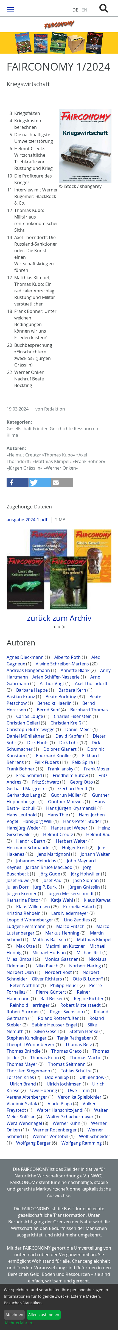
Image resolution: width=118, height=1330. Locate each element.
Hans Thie (58, 815)
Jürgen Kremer (22, 893)
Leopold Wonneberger (30, 920)
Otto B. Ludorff (88, 979)
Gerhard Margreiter (28, 788)
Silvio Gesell (47, 1031)
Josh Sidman (86, 880)
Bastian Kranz (21, 697)
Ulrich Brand (23, 1084)
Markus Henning (62, 933)
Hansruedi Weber (70, 828)
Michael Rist (89, 953)
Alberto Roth (68, 657)
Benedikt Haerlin (55, 703)
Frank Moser (97, 769)
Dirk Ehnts (38, 743)
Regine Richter (89, 999)
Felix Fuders (47, 762)
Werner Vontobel (51, 1136)
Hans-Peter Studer (83, 821)
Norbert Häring (85, 966)
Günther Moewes (66, 802)
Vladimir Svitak (22, 1104)
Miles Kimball (21, 959)
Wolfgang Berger (34, 1143)
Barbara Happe (32, 690)
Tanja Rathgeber (74, 1038)
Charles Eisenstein (73, 716)
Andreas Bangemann (29, 670)
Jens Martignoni (54, 854)
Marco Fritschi (71, 926)
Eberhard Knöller (54, 756)
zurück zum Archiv (59, 618)
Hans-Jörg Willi (38, 821)
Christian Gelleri (24, 723)
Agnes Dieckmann (26, 657)
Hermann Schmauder (29, 848)
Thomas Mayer (22, 1064)
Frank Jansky (61, 769)
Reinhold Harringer (30, 1005)
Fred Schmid (29, 775)
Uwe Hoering (44, 1090)
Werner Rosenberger (55, 1130)
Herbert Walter (72, 841)
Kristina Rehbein (24, 913)
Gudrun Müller (66, 795)
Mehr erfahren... (20, 1322)
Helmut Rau (98, 834)
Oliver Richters (47, 979)
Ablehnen (14, 1314)
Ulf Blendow (92, 1077)
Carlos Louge (30, 716)
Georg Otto (82, 782)
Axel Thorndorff (91, 683)
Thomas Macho (86, 1058)
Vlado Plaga (60, 1104)
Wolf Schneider (94, 1136)
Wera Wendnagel (25, 1123)
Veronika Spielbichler (80, 1097)
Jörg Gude (50, 874)
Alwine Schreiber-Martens (63, 664)
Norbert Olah (21, 972)
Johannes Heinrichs (36, 861)
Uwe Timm (79, 1090)
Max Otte (26, 946)
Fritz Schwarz (46, 782)
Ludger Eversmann (27, 926)
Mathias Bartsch (50, 939)
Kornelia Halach (80, 907)
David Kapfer (69, 736)
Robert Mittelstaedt (81, 1005)
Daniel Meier (78, 729)
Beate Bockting (61, 697)
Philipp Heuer (65, 985)
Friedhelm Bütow (71, 775)
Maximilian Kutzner (66, 946)
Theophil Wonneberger (31, 1044)
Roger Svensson (67, 1012)
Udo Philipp (57, 1077)
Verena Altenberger (27, 1097)
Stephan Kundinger (27, 1038)
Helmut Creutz (58, 834)
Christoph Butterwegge (31, 729)
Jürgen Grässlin (84, 887)
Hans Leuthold (22, 815)
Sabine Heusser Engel (55, 1025)
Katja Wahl (62, 900)
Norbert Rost (59, 972)
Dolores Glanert (60, 749)
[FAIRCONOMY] (59, 24)
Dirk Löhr (69, 743)
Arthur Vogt (52, 683)
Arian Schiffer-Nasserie (56, 677)
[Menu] (11, 9)
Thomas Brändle (24, 1051)
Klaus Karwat (97, 900)
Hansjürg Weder (24, 828)
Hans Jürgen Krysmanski (71, 808)
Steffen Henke (84, 1031)
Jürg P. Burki (46, 887)
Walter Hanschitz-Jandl (61, 1110)
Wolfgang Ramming (82, 1143)
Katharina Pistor (24, 900)
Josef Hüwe (18, 880)
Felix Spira (83, 762)
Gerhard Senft (73, 788)
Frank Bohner (21, 769)
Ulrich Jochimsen (65, 1084)
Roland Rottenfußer (59, 1018)
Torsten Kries (21, 1077)
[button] (18, 482)
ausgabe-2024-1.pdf (27, 520)
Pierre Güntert (51, 992)
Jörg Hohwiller (86, 874)
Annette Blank (76, 670)
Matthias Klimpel (94, 939)
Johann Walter (95, 854)
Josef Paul (53, 880)
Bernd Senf (49, 710)
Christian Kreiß (66, 723)
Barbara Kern (72, 690)
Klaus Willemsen (33, 907)
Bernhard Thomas (89, 710)
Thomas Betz (79, 1044)
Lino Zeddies (77, 920)
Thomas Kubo (45, 1058)
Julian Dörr (18, 887)
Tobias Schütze (77, 1071)
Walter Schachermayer (70, 1117)
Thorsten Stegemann (29, 1071)
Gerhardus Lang (24, 795)
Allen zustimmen (43, 1314)
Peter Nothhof (25, 985)
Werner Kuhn (67, 1123)
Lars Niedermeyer (70, 913)
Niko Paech (47, 966)
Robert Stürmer (23, 1012)
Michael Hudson (49, 953)
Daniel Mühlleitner (26, 736)
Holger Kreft (75, 848)
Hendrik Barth (31, 841)
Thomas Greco (67, 1051)
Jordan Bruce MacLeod (50, 867)
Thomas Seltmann (67, 1064)
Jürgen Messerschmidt (71, 893)
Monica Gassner (61, 959)
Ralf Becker (52, 999)
